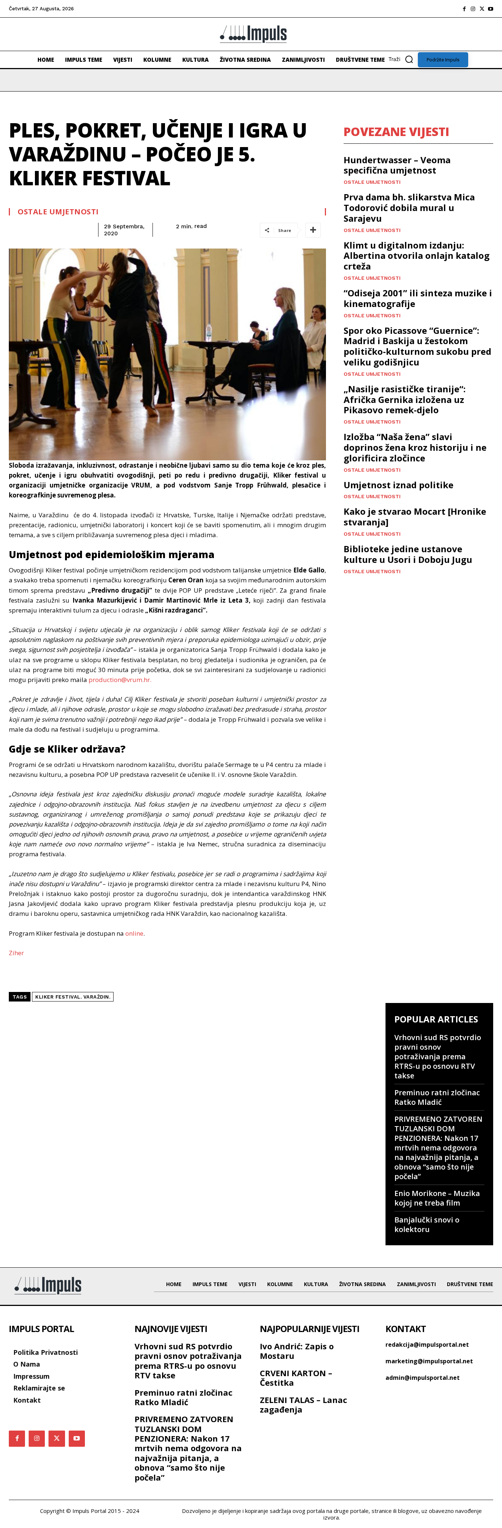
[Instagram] (473, 8)
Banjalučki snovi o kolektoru (426, 1224)
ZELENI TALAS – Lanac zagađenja (303, 1404)
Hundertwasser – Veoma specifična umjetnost (397, 165)
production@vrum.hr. (120, 679)
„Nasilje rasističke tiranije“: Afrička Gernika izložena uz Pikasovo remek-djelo (405, 399)
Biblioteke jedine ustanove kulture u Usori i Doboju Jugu (408, 554)
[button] (403, 59)
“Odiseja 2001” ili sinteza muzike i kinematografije (418, 298)
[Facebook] (464, 8)
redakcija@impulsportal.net (427, 1344)
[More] (313, 230)
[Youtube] (490, 8)
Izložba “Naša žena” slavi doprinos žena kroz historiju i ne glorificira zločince (415, 447)
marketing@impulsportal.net (429, 1361)
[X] (481, 8)
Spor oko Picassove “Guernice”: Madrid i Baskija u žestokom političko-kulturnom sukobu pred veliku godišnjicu (417, 346)
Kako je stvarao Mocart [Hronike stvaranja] (415, 516)
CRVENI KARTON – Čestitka (296, 1377)
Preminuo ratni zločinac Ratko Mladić (437, 1097)
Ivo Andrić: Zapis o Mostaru (297, 1350)
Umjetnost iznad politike (398, 485)
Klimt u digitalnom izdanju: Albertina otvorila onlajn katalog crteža (417, 255)
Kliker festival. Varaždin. (72, 997)
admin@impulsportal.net (423, 1378)
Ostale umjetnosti (58, 211)
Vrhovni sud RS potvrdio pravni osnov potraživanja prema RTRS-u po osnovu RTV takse (437, 1056)
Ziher (16, 953)
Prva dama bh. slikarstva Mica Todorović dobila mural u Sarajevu (409, 207)
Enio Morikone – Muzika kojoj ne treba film (437, 1198)
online (134, 933)
